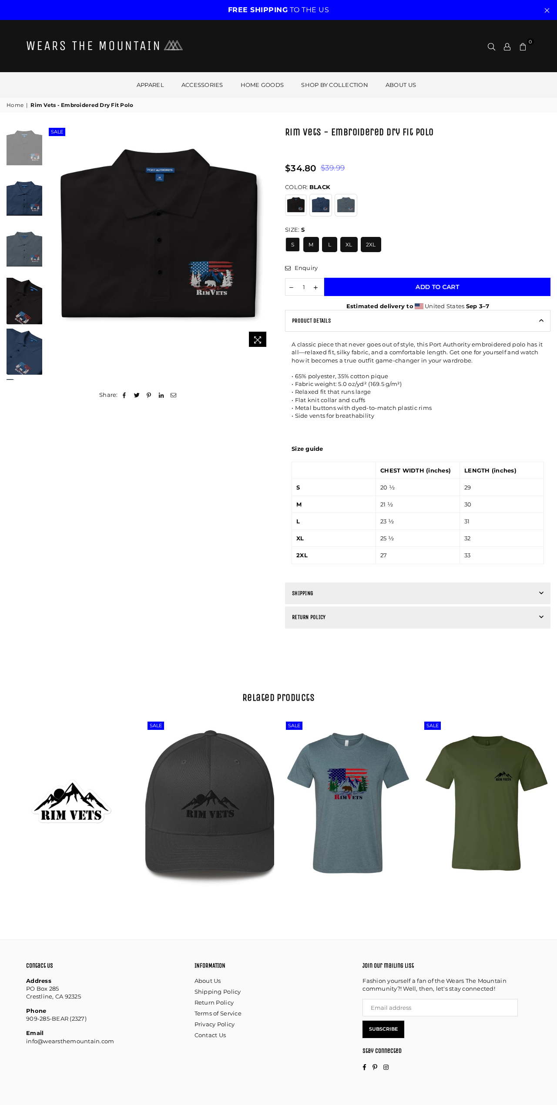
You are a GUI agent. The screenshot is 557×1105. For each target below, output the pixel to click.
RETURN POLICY (308, 617)
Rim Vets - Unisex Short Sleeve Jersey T (348, 784)
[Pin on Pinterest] (149, 395)
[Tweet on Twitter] (137, 395)
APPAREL (150, 84)
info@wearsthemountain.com (70, 1041)
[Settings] (507, 46)
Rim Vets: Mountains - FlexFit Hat (209, 784)
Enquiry (305, 267)
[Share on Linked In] (161, 395)
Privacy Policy (215, 1024)
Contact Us (210, 1035)
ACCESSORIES (202, 84)
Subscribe (383, 1029)
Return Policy (214, 1002)
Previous (54, 238)
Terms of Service (218, 1013)
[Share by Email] (174, 395)
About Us (208, 980)
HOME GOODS (262, 84)
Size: (295, 229)
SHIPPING (302, 593)
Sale (57, 132)
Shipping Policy (218, 991)
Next (264, 238)
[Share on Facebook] (124, 395)
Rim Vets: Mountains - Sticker (71, 792)
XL (349, 244)
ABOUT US (401, 84)
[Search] (492, 46)
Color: (307, 186)
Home (15, 105)
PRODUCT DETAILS (311, 320)
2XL (371, 244)
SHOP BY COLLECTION (334, 84)
